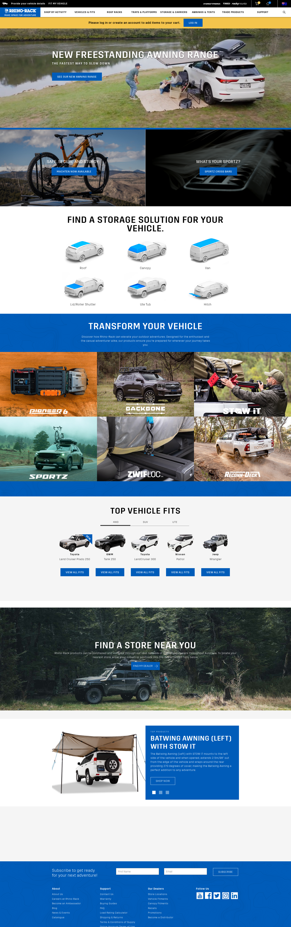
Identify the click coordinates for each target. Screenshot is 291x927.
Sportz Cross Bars (218, 171)
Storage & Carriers (173, 12)
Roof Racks (114, 12)
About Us (57, 894)
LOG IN (193, 22)
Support (262, 12)
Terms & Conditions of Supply (117, 922)
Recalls (152, 908)
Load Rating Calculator (114, 912)
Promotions (155, 912)
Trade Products (233, 12)
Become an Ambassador (66, 903)
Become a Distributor (160, 917)
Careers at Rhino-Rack (65, 899)
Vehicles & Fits (85, 12)
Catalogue (58, 917)
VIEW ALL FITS (75, 572)
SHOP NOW (163, 785)
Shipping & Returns (111, 917)
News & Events (61, 912)
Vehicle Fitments (158, 899)
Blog (54, 908)
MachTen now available (74, 171)
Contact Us (107, 894)
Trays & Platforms (144, 12)
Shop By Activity (55, 12)
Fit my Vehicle (58, 3)
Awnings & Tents (203, 12)
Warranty (105, 899)
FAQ (102, 908)
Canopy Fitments (158, 903)
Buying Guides (108, 903)
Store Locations (157, 894)
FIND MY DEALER (144, 666)
